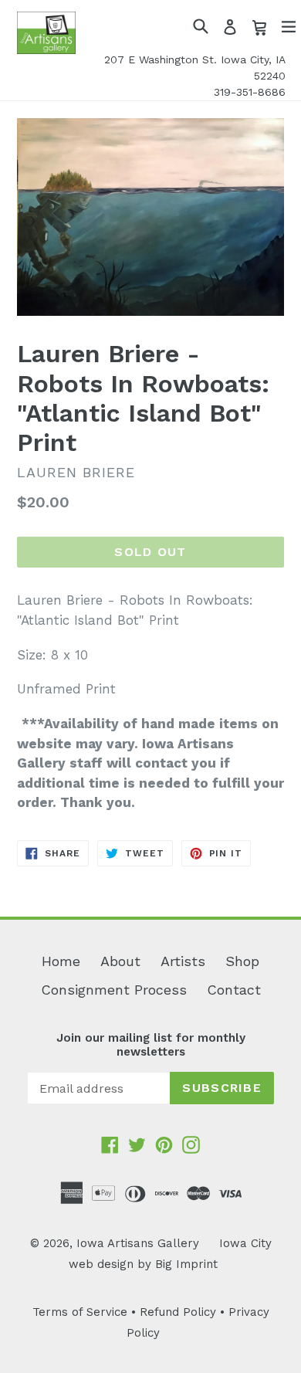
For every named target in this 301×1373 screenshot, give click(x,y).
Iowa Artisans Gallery (137, 1243)
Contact (234, 989)
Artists (183, 961)
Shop (242, 961)
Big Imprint (186, 1264)
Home (61, 961)
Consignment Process (114, 989)
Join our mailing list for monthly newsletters (150, 1045)
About (120, 961)
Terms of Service (79, 1312)
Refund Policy (178, 1312)
